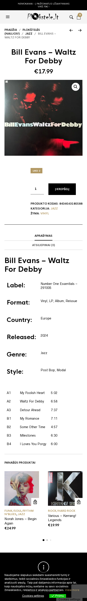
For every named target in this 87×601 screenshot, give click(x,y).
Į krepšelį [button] (35, 502)
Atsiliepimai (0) (43, 245)
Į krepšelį (62, 189)
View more (72, 590)
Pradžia (10, 30)
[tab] (43, 236)
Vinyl (44, 213)
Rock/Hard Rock (61, 511)
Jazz (28, 33)
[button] (8, 17)
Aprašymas (43, 236)
